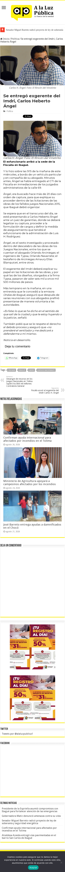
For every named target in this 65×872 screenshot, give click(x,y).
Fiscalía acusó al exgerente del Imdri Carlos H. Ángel (45, 390)
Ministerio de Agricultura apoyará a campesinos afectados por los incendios (29, 482)
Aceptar (33, 867)
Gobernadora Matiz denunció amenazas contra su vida (31, 816)
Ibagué (22, 370)
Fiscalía (11, 370)
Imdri (31, 370)
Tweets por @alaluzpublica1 (17, 733)
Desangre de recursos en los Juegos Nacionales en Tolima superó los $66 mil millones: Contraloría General (19, 381)
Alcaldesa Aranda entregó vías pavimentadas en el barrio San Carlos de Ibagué (29, 836)
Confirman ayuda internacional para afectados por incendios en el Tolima (27, 439)
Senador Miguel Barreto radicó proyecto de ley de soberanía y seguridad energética (29, 822)
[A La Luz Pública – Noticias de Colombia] (32, 11)
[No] (61, 862)
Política (15, 38)
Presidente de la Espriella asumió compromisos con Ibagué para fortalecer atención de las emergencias (30, 810)
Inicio (6, 38)
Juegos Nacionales (46, 370)
